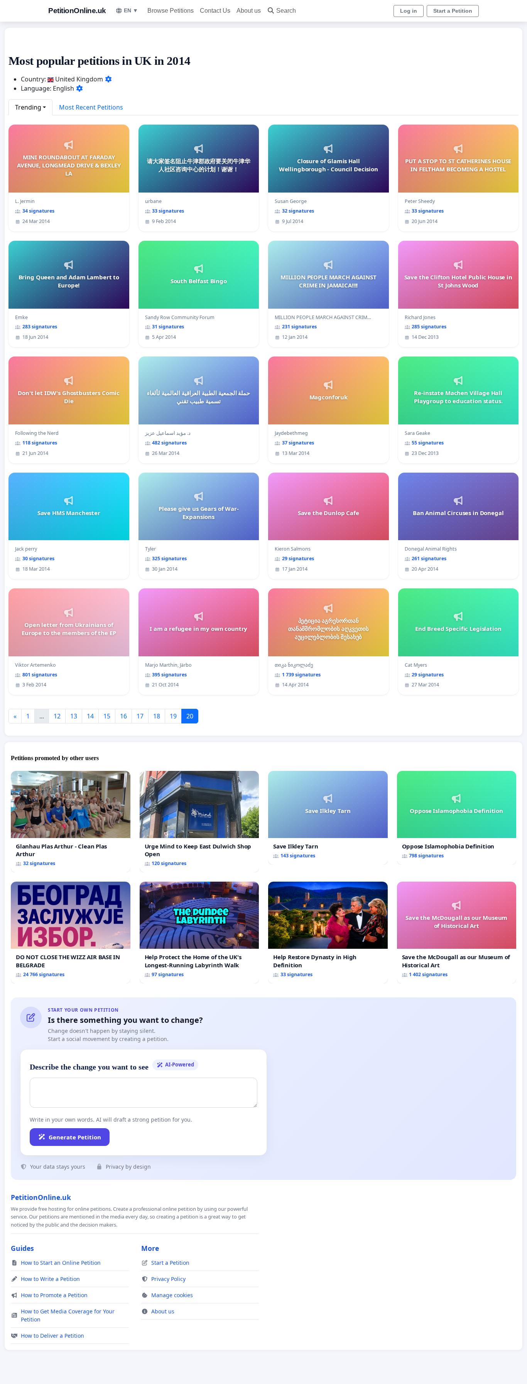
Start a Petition (452, 11)
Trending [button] (28, 107)
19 (173, 716)
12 (57, 716)
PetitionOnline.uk (77, 11)
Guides (22, 1248)
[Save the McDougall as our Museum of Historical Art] (457, 932)
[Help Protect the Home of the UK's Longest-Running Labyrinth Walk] (199, 932)
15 (106, 716)
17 (140, 716)
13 (73, 716)
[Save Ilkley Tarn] (328, 818)
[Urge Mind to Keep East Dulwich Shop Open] (199, 821)
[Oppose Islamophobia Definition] (457, 818)
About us (248, 10)
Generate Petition (75, 1137)
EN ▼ (131, 10)
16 (123, 716)
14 (90, 716)
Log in (408, 11)
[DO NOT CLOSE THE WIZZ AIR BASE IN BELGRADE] (70, 932)
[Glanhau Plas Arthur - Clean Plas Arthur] (70, 821)
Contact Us (215, 10)
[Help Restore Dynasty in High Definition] (328, 932)
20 (189, 716)
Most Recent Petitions (91, 107)
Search (286, 10)
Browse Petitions (170, 10)
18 (156, 716)
